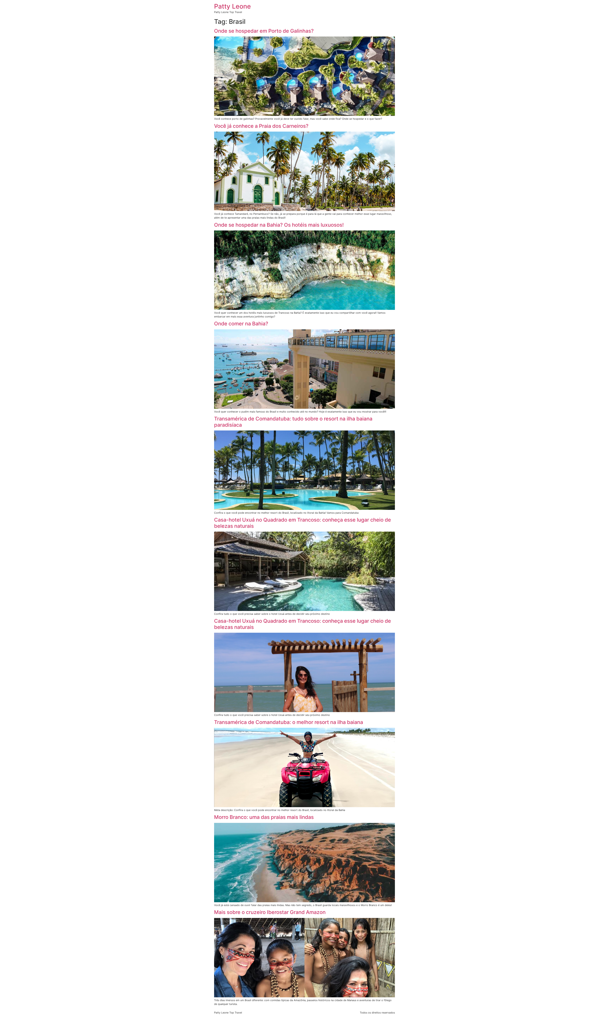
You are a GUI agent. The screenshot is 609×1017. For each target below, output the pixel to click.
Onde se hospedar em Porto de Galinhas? (264, 31)
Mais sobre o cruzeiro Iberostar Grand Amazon (270, 912)
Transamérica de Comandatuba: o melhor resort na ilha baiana (288, 722)
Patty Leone (232, 6)
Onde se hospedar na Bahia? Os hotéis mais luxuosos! (279, 225)
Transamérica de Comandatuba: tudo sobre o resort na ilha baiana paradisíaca (293, 422)
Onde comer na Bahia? (241, 323)
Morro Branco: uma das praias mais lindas (264, 817)
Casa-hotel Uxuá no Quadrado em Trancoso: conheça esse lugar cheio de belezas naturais (302, 523)
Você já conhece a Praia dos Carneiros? (261, 126)
